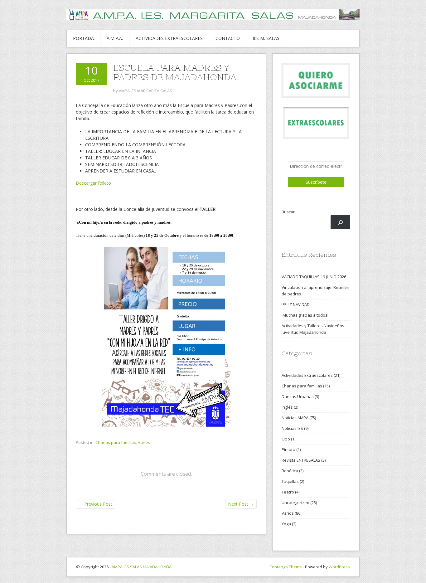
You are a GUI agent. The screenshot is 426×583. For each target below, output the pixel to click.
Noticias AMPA (295, 417)
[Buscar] (340, 222)
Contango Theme (285, 567)
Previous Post (95, 504)
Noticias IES (292, 428)
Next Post (241, 504)
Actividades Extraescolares (307, 375)
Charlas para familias (115, 442)
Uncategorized (295, 502)
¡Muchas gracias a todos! (305, 315)
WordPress (339, 567)
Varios (144, 442)
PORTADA (83, 38)
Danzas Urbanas (298, 396)
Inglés (287, 407)
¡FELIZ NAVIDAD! (296, 304)
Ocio (286, 439)
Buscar (288, 212)
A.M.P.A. (115, 38)
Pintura (288, 449)
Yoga (286, 524)
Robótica (290, 471)
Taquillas (290, 481)
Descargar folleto (93, 183)
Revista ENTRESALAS (301, 460)
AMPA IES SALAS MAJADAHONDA (142, 567)
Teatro (288, 492)
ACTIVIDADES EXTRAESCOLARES (169, 38)
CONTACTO (227, 38)
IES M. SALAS (266, 38)
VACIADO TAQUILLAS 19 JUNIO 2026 (314, 276)
